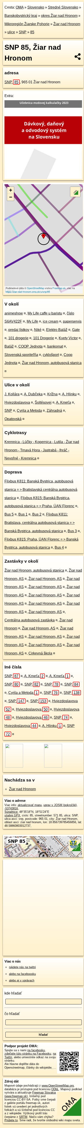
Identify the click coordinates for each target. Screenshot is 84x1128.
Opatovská (13, 419)
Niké (37, 330)
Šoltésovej (43, 402)
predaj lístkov (18, 330)
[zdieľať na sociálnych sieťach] (78, 56)
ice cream (50, 321)
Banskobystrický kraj (20, 16)
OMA (20, 7)
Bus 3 (72, 531)
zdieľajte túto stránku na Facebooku (27, 1053)
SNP (22, 32)
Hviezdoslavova (17, 402)
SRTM (23, 1117)
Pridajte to (11, 1120)
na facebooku (36, 1050)
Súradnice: (11, 811)
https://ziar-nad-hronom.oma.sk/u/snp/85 (28, 291)
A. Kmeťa (63, 402)
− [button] (10, 197)
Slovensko (35, 7)
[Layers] (75, 192)
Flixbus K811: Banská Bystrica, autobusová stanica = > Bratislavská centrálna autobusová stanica (40, 489)
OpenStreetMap (35, 288)
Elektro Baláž (56, 330)
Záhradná (54, 410)
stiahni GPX (12, 815)
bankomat (55, 346)
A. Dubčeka (33, 394)
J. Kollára (11, 394)
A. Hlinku (69, 394)
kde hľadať (13, 993)
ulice (11, 32)
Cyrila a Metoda (29, 410)
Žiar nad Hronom (66, 24)
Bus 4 (59, 547)
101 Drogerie (43, 338)
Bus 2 (36, 514)
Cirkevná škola (40, 653)
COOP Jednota (30, 346)
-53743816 (11, 808)
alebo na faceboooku (22, 974)
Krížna (52, 394)
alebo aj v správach (21, 980)
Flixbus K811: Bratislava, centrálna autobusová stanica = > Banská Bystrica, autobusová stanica (39, 522)
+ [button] (10, 190)
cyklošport (51, 355)
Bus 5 (9, 514)
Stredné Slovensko (63, 7)
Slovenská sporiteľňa (21, 355)
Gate (76, 330)
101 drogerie (18, 338)
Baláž (9, 346)
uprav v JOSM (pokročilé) (60, 805)
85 (32, 32)
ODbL (55, 1089)
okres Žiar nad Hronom (59, 16)
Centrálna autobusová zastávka (29, 620)
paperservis (72, 321)
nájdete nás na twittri (22, 967)
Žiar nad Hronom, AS (45, 579)
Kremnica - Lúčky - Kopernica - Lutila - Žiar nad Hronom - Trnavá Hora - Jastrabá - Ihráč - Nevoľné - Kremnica (41, 450)
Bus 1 (23, 514)
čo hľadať (12, 1014)
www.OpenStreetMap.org (58, 1085)
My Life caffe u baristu (45, 313)
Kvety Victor (68, 338)
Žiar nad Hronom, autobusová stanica (52, 363)
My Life (32, 321)
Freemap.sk (59, 288)
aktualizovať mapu (30, 805)
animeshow (13, 313)
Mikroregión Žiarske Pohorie (27, 24)
